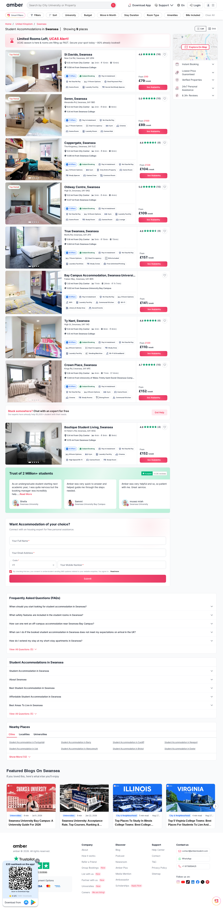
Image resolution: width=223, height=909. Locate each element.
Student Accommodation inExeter (180, 748)
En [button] (183, 5)
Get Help (159, 412)
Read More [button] (26, 494)
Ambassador (122, 879)
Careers (86, 892)
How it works (88, 855)
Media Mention (123, 873)
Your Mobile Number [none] (72, 565)
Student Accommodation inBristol (128, 748)
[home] (15, 5)
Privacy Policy (159, 867)
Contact (156, 855)
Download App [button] (141, 5)
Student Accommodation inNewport (181, 742)
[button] (37, 860)
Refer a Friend (89, 861)
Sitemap (156, 873)
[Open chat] (217, 903)
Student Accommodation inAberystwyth (79, 748)
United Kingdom (24, 24)
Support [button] (164, 5)
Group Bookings (90, 867)
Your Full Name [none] (20, 540)
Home (8, 24)
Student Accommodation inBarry (76, 742)
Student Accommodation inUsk (23, 748)
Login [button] (197, 5)
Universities (88, 886)
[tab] (12, 734)
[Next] (215, 806)
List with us (88, 873)
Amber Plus (122, 867)
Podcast (120, 855)
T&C (154, 861)
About (85, 849)
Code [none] (16, 560)
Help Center (158, 849)
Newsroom (121, 861)
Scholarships (122, 885)
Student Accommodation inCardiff (128, 742)
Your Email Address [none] (23, 552)
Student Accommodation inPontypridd (26, 742)
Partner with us (90, 880)
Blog (118, 849)
